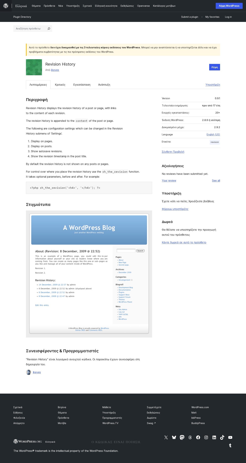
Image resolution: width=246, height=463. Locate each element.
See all (216, 180)
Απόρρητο (19, 423)
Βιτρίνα (62, 407)
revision (215, 142)
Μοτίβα (62, 423)
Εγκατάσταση (81, 84)
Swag (151, 423)
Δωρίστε (151, 417)
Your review (169, 180)
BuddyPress (198, 423)
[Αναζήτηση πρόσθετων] (49, 28)
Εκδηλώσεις (153, 412)
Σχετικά (17, 407)
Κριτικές (60, 84)
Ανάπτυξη (104, 84)
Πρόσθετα (63, 417)
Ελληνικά (50, 441)
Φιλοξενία (19, 417)
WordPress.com (200, 407)
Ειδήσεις (18, 412)
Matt (193, 412)
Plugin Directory (22, 16)
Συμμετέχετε (154, 407)
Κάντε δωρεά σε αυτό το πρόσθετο (184, 242)
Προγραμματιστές (112, 417)
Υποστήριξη (213, 84)
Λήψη (214, 67)
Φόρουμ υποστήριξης (175, 209)
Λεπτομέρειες (38, 84)
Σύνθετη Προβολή (173, 151)
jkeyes (55, 70)
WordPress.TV (110, 423)
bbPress (196, 417)
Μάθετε (106, 407)
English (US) (213, 134)
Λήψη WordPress (229, 5)
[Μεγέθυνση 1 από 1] (147, 215)
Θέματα (62, 412)
